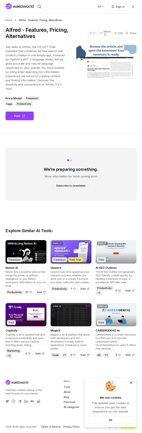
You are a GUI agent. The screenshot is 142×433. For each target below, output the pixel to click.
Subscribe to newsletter (71, 185)
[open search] (39, 6)
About (67, 391)
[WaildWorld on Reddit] (38, 401)
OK (110, 420)
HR (99, 355)
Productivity (24, 103)
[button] (118, 6)
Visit (17, 116)
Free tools (69, 402)
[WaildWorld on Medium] (32, 401)
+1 (98, 292)
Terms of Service (51, 426)
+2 (9, 355)
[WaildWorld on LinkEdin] (26, 401)
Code (55, 355)
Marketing (13, 350)
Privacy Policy (71, 426)
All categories (71, 407)
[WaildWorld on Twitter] (7, 401)
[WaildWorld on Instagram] (13, 401)
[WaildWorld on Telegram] (19, 401)
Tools (67, 386)
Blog (66, 396)
